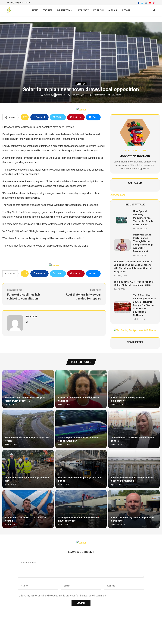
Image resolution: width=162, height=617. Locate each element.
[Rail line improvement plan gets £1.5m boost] (81, 469)
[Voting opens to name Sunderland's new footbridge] (81, 509)
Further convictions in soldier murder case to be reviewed (132, 479)
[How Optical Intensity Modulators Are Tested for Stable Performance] (122, 220)
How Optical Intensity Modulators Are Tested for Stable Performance (143, 218)
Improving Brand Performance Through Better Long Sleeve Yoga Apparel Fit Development (143, 243)
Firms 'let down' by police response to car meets (132, 519)
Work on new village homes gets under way (27, 479)
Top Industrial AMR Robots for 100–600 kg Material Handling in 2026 (134, 283)
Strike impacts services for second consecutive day (78, 439)
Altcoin (112, 10)
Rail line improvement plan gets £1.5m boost (80, 479)
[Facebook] (138, 2)
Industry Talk (64, 10)
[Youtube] (150, 2)
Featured (47, 10)
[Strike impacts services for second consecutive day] (81, 429)
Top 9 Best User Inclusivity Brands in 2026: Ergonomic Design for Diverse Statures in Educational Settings (144, 305)
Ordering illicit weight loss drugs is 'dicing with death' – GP (25, 399)
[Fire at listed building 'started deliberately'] (134, 389)
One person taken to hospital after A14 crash (27, 439)
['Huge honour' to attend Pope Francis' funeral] (134, 429)
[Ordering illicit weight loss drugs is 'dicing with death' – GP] (28, 389)
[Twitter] (142, 2)
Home (35, 10)
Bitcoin (126, 10)
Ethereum (98, 10)
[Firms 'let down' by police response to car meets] (134, 509)
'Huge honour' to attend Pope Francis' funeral (132, 439)
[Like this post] (26, 117)
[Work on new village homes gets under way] (28, 469)
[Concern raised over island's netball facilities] (81, 389)
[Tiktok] (154, 2)
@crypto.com (117, 195)
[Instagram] (146, 2)
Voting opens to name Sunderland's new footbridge (78, 519)
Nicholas (61, 94)
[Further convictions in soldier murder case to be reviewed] (134, 469)
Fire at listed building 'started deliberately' (128, 399)
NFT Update (83, 10)
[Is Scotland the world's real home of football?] (28, 509)
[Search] (153, 10)
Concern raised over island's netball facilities (78, 399)
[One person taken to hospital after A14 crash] (28, 429)
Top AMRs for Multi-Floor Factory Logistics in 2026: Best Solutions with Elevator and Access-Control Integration (133, 266)
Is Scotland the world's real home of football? (25, 519)
